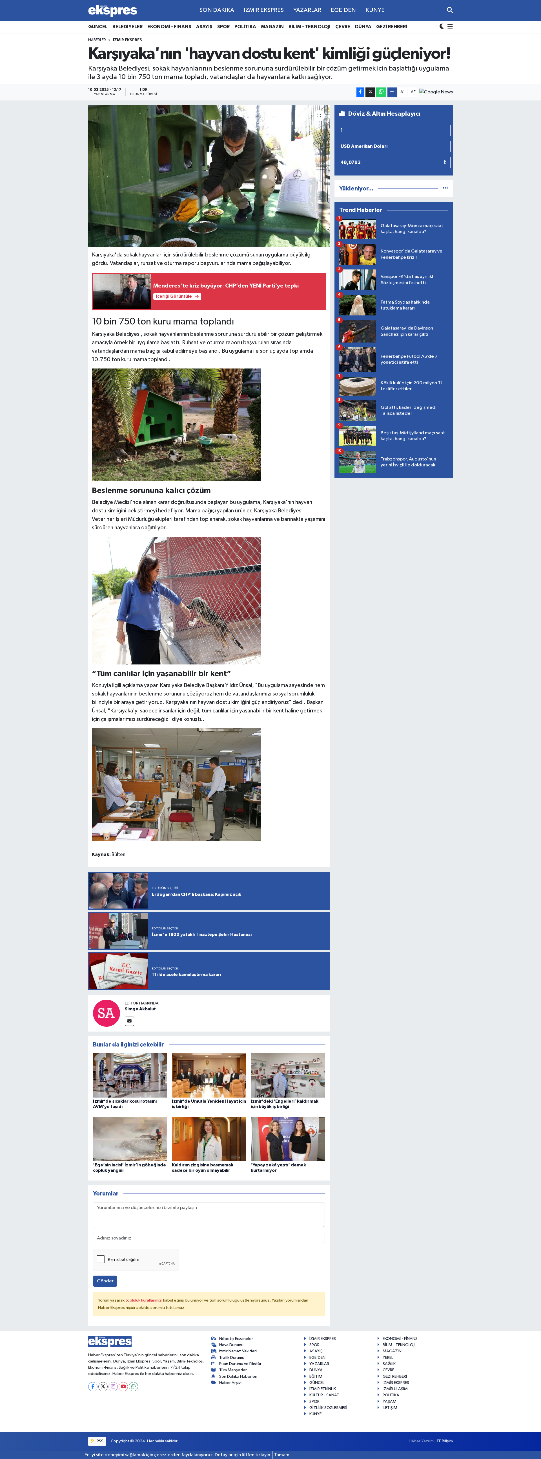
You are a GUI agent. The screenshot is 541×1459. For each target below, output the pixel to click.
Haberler (97, 40)
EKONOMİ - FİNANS (169, 26)
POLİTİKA (245, 26)
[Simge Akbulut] (106, 1013)
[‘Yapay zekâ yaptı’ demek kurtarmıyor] (288, 1139)
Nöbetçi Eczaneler (236, 1339)
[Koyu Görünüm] (442, 27)
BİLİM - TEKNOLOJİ (310, 26)
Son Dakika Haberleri (238, 1376)
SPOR (223, 26)
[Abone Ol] (436, 92)
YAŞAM (389, 1401)
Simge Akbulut (140, 1009)
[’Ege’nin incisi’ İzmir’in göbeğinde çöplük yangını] (130, 1139)
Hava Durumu (231, 1345)
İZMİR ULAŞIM (395, 1389)
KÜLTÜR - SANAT (324, 1395)
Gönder (105, 1281)
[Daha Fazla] (392, 92)
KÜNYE (375, 10)
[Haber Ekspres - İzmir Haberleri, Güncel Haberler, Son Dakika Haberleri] (112, 11)
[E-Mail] (129, 1021)
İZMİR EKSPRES (264, 10)
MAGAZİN (272, 26)
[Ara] (450, 10)
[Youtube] (123, 1386)
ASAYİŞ (204, 26)
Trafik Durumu (231, 1357)
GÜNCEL (98, 26)
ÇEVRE (342, 26)
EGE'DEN (343, 10)
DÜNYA (363, 26)
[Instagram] (113, 1386)
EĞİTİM (315, 1376)
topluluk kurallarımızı (144, 1300)
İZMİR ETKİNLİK (322, 1389)
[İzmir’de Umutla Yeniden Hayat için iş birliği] (209, 1075)
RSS (99, 1441)
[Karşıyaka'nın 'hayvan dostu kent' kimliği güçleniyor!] (209, 176)
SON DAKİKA (216, 10)
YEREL (388, 1357)
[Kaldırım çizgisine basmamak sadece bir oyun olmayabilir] (209, 1139)
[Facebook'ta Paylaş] (360, 92)
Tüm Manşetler (233, 1370)
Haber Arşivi (230, 1383)
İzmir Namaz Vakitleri (238, 1351)
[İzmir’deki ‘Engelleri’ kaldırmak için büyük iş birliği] (288, 1075)
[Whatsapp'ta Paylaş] (381, 92)
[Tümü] (445, 188)
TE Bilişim (444, 1441)
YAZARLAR (307, 10)
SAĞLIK (389, 1364)
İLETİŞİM (390, 1408)
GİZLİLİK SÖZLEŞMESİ (328, 1408)
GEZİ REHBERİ (391, 26)
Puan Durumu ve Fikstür (240, 1364)
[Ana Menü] (449, 27)
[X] (103, 1386)
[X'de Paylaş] (370, 92)
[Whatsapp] (133, 1386)
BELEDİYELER (127, 26)
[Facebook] (92, 1386)
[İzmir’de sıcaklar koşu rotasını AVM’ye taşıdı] (130, 1075)
